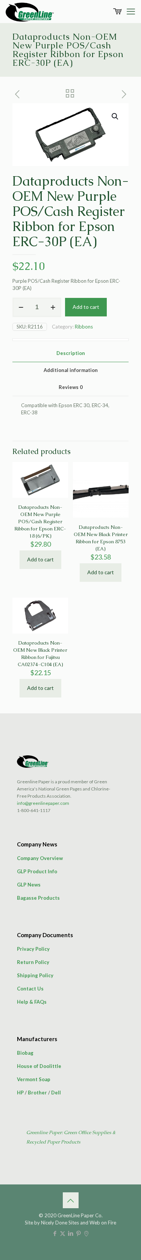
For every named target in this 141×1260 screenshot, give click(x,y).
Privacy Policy (33, 949)
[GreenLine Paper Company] (30, 11)
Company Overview (40, 858)
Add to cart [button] (40, 559)
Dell (56, 1093)
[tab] (70, 353)
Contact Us (30, 989)
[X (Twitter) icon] (62, 1233)
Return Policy (33, 962)
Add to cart (86, 307)
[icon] (86, 1233)
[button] (115, 116)
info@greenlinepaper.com (43, 803)
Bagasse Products (38, 898)
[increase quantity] (52, 307)
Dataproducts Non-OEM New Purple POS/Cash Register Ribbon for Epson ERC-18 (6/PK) (40, 521)
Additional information (71, 370)
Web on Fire (102, 1223)
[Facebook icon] (55, 1233)
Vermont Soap (33, 1079)
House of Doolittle (39, 1066)
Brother (37, 1093)
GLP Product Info (37, 871)
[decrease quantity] (20, 307)
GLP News (29, 885)
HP (20, 1093)
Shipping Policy (35, 975)
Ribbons (84, 327)
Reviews (71, 387)
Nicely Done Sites (60, 1223)
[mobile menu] (130, 11)
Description (70, 353)
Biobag (25, 1053)
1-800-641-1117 (33, 810)
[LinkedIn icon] (70, 1233)
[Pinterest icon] (78, 1233)
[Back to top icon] (71, 1200)
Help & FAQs (32, 1002)
